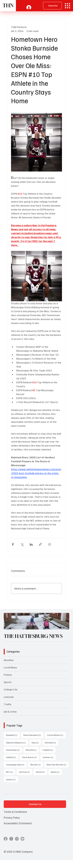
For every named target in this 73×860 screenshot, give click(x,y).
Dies (36, 742)
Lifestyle (9, 696)
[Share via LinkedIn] (31, 544)
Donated (51, 742)
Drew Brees (14, 749)
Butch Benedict (33, 734)
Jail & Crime (10, 711)
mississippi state (16, 764)
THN (8, 5)
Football (48, 749)
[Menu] (67, 5)
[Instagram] (17, 839)
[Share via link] (40, 544)
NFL (10, 771)
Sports (8, 682)
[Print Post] (49, 544)
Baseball (13, 734)
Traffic (7, 704)
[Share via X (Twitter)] (22, 544)
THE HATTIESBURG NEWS (33, 636)
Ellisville (32, 749)
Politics (8, 674)
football (12, 757)
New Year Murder (58, 764)
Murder (36, 764)
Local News (10, 667)
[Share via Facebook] (13, 544)
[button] (63, 625)
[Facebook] (5, 839)
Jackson (49, 757)
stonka (12, 779)
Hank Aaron (30, 757)
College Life (10, 689)
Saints (41, 771)
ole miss (25, 771)
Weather (9, 660)
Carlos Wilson (56, 734)
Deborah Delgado (17, 742)
